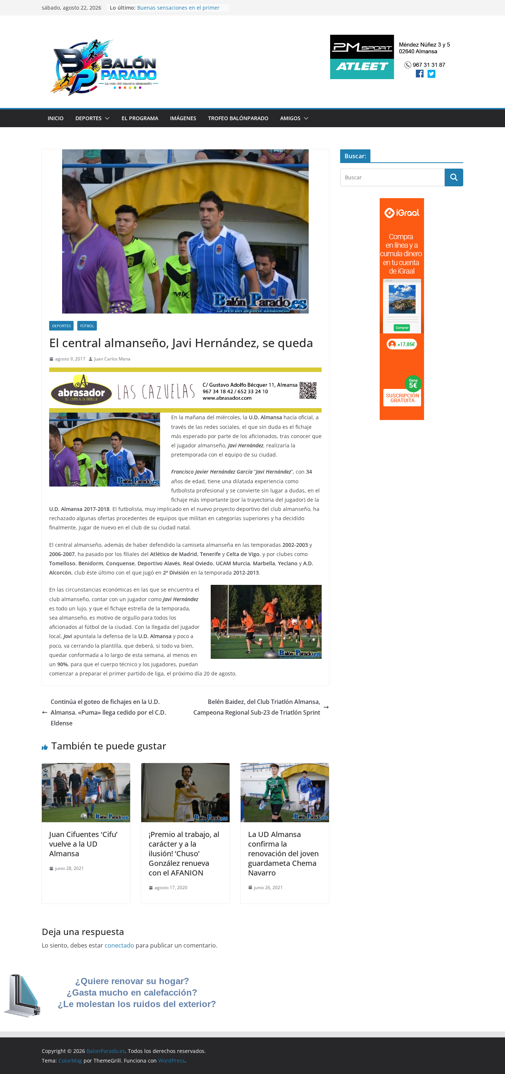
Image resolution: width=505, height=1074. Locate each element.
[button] (106, 118)
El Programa (140, 118)
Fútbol (87, 325)
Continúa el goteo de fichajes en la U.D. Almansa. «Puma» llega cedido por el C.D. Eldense (108, 712)
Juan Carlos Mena (112, 359)
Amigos (290, 118)
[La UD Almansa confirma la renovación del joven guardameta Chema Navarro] (285, 768)
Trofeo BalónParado (238, 118)
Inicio (56, 118)
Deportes (88, 118)
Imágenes (183, 118)
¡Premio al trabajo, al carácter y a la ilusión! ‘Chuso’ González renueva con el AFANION (184, 853)
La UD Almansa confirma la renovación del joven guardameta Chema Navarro (283, 853)
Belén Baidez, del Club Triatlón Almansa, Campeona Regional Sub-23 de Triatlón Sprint (256, 707)
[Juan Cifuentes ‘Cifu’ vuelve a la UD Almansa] (86, 768)
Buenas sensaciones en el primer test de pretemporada (178, 11)
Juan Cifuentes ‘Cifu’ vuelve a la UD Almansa (83, 843)
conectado (119, 945)
